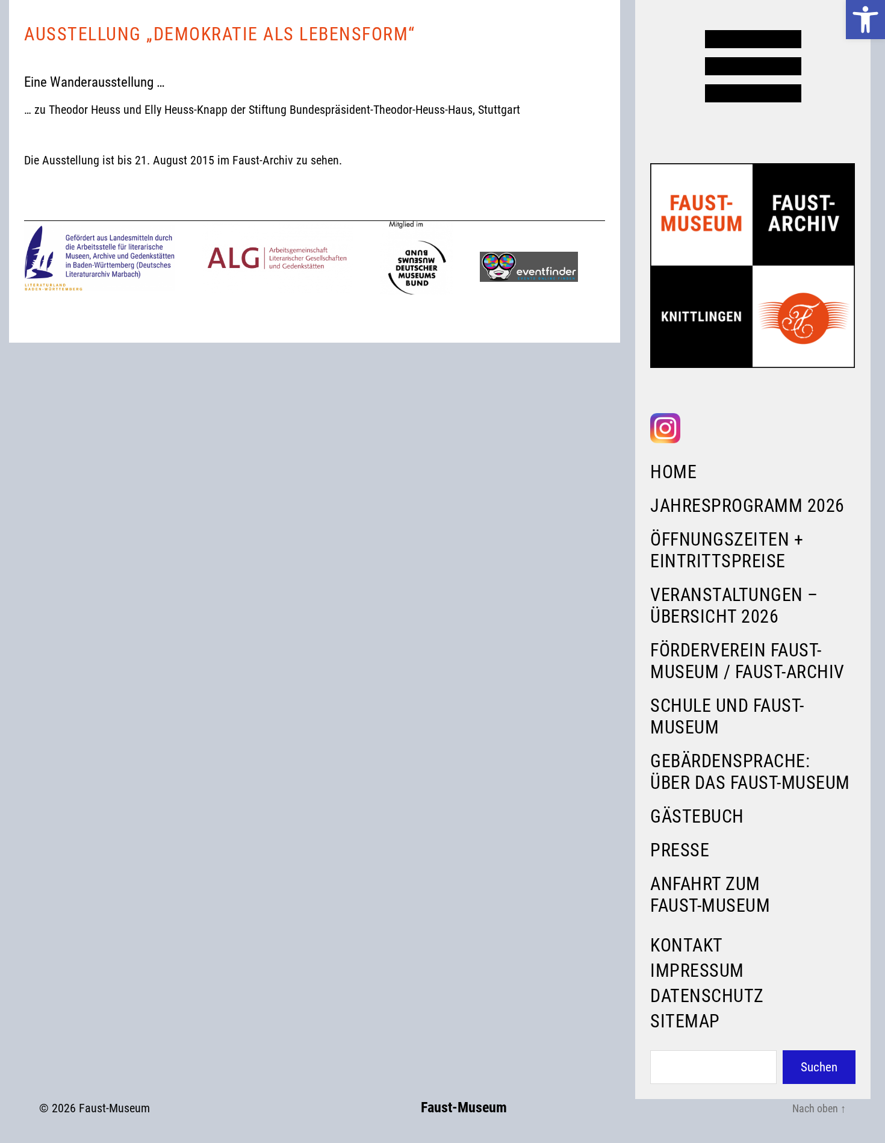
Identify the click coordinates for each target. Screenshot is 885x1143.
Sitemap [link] (685, 1021)
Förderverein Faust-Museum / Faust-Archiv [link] (747, 661)
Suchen (819, 1067)
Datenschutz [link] (707, 995)
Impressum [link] (697, 970)
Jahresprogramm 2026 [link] (747, 505)
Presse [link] (679, 850)
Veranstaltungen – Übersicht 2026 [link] (734, 605)
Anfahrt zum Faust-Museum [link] (710, 894)
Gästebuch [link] (697, 816)
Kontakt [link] (686, 945)
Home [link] (673, 471)
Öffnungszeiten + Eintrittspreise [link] (726, 550)
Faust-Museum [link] (114, 1108)
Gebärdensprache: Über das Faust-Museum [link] (750, 771)
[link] (865, 19)
